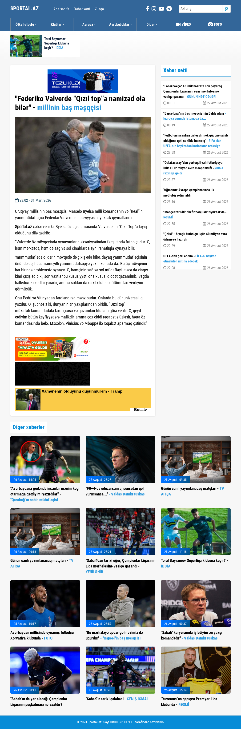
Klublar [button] (56, 24)
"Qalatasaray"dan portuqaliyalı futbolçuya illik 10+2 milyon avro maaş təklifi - (195, 171)
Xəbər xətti (82, 9)
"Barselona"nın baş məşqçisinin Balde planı (195, 119)
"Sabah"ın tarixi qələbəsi (117, 698)
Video (186, 24)
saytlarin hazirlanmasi (34, 332)
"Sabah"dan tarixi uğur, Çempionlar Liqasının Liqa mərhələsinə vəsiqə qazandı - (120, 566)
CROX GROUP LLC (122, 722)
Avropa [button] (87, 24)
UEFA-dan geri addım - (195, 262)
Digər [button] (151, 24)
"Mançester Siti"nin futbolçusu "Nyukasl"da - (195, 218)
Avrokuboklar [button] (119, 24)
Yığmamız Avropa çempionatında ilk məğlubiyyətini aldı (195, 196)
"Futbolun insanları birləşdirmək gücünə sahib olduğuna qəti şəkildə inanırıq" (195, 144)
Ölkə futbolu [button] (25, 24)
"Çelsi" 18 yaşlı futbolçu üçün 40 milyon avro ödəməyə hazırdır (195, 240)
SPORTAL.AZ (25, 8)
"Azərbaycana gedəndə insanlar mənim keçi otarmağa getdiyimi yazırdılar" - (44, 494)
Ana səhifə (61, 9)
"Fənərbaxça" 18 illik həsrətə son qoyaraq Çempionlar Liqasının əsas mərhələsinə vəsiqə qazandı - (195, 94)
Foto (217, 24)
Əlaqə (99, 9)
